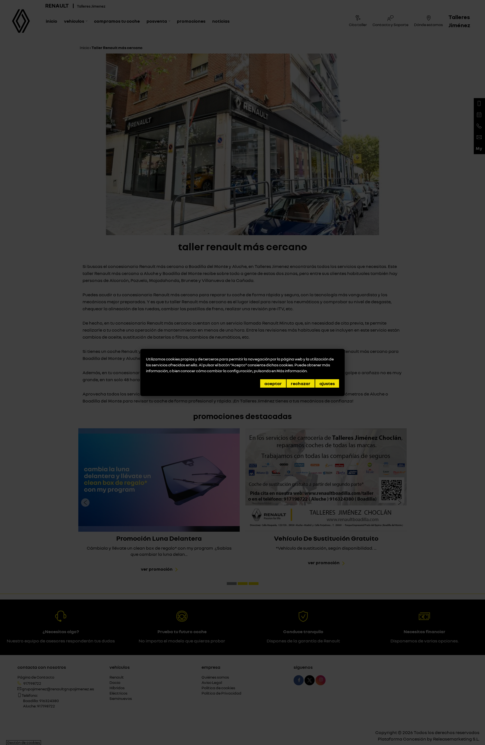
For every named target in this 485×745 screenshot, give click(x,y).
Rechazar (300, 383)
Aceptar (273, 383)
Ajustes (327, 383)
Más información (291, 370)
